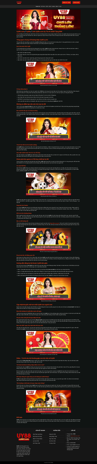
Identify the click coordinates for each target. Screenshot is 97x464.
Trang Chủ (38, 6)
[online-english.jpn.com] (29, 2)
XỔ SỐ (47, 6)
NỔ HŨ (50, 6)
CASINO (53, 6)
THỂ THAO (43, 6)
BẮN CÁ (57, 6)
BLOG (60, 6)
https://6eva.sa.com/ (75, 435)
